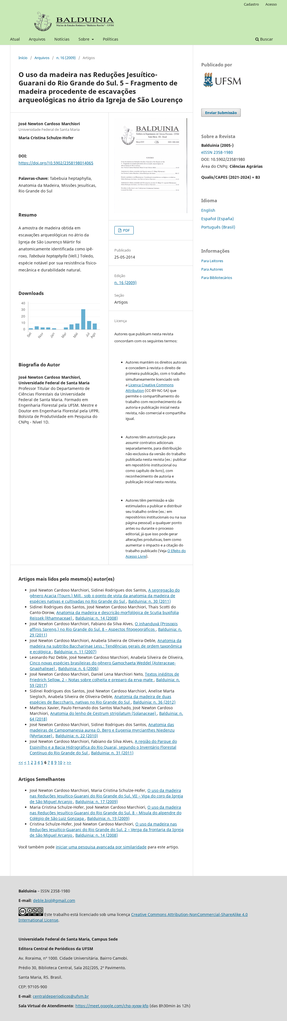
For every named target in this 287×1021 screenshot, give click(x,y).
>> (69, 762)
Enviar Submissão (221, 112)
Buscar (266, 39)
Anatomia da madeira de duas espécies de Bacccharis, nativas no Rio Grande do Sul (100, 699)
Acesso (271, 4)
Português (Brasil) (218, 227)
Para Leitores (212, 260)
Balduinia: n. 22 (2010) (76, 735)
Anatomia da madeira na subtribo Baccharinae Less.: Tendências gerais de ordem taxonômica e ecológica (106, 646)
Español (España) (217, 218)
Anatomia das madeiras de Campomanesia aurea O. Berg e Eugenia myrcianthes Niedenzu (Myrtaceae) (102, 730)
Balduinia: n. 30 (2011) (149, 601)
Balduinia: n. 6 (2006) (78, 668)
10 (60, 762)
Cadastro (251, 4)
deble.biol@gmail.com (54, 900)
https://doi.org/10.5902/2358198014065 (55, 163)
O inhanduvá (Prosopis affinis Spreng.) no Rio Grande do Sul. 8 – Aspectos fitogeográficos (104, 626)
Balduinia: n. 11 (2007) (75, 651)
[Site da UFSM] (222, 87)
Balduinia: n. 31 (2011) (112, 752)
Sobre (84, 39)
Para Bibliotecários (216, 277)
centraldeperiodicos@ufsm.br (61, 996)
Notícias (62, 39)
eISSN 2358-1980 (217, 152)
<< (20, 762)
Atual (15, 39)
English (208, 210)
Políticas (110, 39)
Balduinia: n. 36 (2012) (154, 702)
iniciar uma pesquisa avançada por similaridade (101, 847)
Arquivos (37, 39)
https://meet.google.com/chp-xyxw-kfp (112, 1005)
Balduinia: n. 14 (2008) (96, 618)
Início (22, 57)
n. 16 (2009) (66, 57)
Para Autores (212, 269)
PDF (126, 230)
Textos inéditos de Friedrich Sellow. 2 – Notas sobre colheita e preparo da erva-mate (104, 676)
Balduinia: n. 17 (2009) (96, 801)
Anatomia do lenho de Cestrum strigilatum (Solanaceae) (103, 713)
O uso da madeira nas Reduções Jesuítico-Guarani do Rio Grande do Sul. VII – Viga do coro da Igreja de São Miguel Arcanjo (106, 796)
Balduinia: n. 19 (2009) (108, 818)
